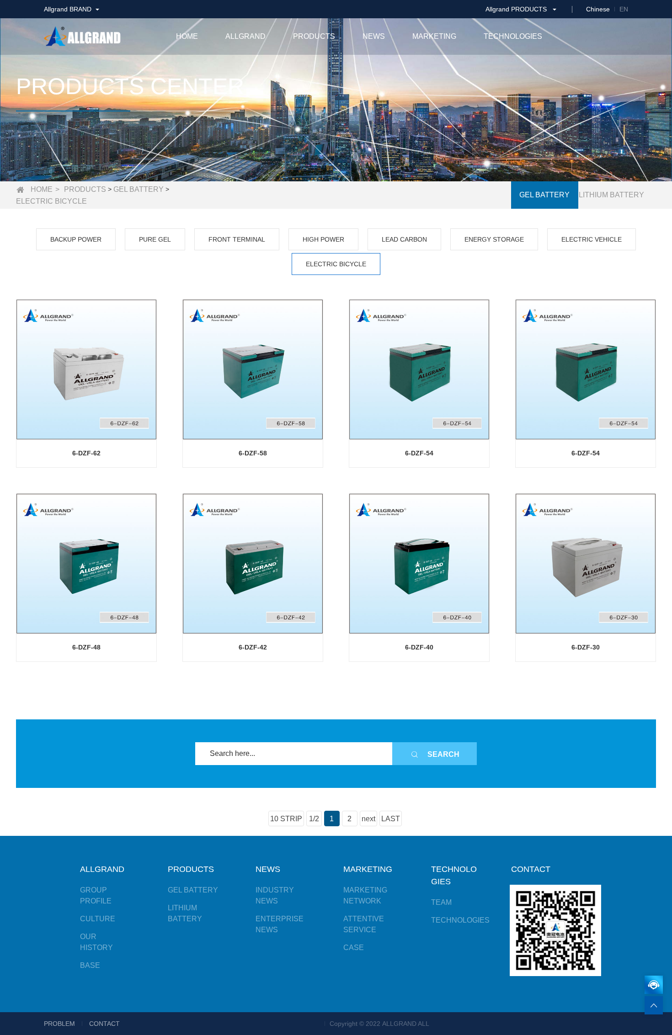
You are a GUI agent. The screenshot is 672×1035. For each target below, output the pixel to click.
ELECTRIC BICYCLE (51, 201)
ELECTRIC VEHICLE (591, 239)
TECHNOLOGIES (460, 920)
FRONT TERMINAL (236, 239)
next (368, 819)
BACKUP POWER (75, 239)
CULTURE (97, 919)
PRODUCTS (85, 189)
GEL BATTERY (138, 189)
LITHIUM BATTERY (611, 195)
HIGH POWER (323, 239)
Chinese (598, 9)
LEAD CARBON (404, 239)
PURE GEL (155, 239)
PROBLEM (59, 1023)
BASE (90, 965)
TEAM (441, 902)
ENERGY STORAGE (494, 239)
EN (623, 9)
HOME (42, 189)
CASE (353, 947)
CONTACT (104, 1023)
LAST (390, 819)
